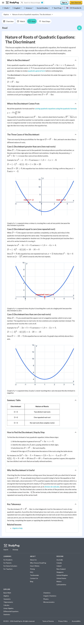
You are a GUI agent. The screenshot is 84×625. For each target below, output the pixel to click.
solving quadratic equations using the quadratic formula (55, 108)
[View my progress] (79, 27)
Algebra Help (17, 528)
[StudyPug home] (11, 545)
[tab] (8, 21)
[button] (32, 2)
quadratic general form (36, 71)
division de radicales (52, 487)
